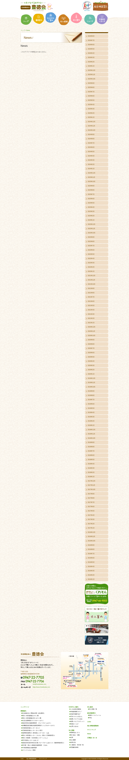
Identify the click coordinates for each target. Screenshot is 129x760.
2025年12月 (91, 70)
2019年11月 (91, 382)
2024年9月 (91, 134)
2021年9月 (91, 288)
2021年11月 (91, 280)
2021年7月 (91, 297)
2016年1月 (91, 579)
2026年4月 (91, 53)
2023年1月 (91, 220)
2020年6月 (91, 352)
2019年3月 (91, 416)
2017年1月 (91, 528)
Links (89, 721)
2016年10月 (91, 541)
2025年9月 (91, 83)
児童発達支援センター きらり (31, 728)
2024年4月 (91, 156)
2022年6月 (91, 250)
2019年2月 (91, 421)
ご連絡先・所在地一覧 (77, 745)
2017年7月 (91, 502)
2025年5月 (91, 100)
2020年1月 (91, 374)
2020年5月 (91, 357)
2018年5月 (91, 459)
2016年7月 (91, 553)
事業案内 (23, 711)
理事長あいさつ (75, 732)
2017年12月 (91, 481)
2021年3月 (91, 314)
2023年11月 (91, 177)
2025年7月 (91, 91)
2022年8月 (91, 241)
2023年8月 (91, 190)
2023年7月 (91, 194)
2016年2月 (91, 575)
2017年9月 (91, 494)
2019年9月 (91, 391)
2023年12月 (91, 173)
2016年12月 (91, 532)
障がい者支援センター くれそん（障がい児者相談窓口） (39, 735)
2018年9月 (91, 442)
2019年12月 (91, 378)
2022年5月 (91, 254)
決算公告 (73, 742)
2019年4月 (91, 412)
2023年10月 (91, 181)
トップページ (25, 707)
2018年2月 (91, 472)
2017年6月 (91, 506)
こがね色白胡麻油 (75, 709)
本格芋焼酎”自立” (75, 714)
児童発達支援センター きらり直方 (32, 730)
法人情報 (71, 730)
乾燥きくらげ (74, 724)
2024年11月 (91, 126)
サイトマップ (91, 729)
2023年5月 (91, 203)
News (89, 733)
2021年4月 (91, 310)
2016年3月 (91, 570)
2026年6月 (91, 44)
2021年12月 (91, 275)
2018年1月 (91, 476)
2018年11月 (91, 434)
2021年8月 (91, 292)
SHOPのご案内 (73, 707)
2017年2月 (91, 523)
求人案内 (90, 707)
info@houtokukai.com (39, 684)
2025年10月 (91, 79)
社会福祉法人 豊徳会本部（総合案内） (33, 713)
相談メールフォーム (95, 715)
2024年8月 (91, 138)
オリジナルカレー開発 (29, 750)
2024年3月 (91, 160)
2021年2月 (91, 318)
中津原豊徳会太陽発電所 (29, 747)
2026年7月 (91, 40)
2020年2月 (91, 369)
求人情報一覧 (93, 709)
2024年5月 (91, 151)
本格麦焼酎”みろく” (76, 711)
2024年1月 (91, 168)
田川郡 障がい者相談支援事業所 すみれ (34, 745)
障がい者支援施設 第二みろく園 (31, 718)
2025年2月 (91, 113)
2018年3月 (91, 468)
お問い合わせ (74, 726)
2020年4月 (91, 361)
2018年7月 (91, 451)
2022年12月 (91, 224)
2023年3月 (91, 211)
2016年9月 (91, 545)
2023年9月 (91, 186)
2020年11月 (91, 331)
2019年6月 (91, 404)
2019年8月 (91, 395)
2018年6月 (91, 455)
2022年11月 (91, 228)
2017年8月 (91, 498)
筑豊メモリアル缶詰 (76, 719)
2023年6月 (91, 198)
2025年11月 (91, 74)
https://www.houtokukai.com (41, 687)
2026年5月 (91, 49)
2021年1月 (91, 322)
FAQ (90, 717)
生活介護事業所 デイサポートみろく (33, 720)
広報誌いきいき (92, 737)
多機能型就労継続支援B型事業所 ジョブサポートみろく (38, 725)
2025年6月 (91, 96)
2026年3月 (91, 57)
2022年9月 (91, 237)
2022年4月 (91, 258)
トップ (23, 30)
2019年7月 (91, 399)
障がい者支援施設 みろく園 (30, 715)
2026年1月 (91, 66)
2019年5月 (91, 408)
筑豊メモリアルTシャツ (77, 721)
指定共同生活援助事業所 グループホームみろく (36, 723)
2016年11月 (91, 536)
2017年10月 (91, 489)
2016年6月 (91, 558)
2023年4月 (91, 207)
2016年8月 (91, 549)
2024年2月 (91, 164)
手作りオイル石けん (76, 716)
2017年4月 (91, 515)
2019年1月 (91, 425)
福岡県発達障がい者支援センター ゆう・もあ (35, 733)
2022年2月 (91, 267)
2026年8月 (91, 36)
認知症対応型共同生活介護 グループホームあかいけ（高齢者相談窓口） (43, 742)
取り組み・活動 (75, 735)
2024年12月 (91, 121)
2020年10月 (91, 335)
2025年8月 (91, 87)
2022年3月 (91, 262)
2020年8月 (91, 344)
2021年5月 (91, 305)
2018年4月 (91, 464)
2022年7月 (91, 245)
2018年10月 (91, 438)
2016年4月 (91, 566)
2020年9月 (91, 339)
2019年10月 (91, 387)
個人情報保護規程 (93, 725)
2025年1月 (91, 117)
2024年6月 (91, 147)
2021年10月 (91, 284)
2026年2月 (91, 61)
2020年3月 (91, 365)
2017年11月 (91, 485)
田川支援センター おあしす (30, 740)
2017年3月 (91, 519)
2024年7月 (91, 143)
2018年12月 (91, 429)
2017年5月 (91, 511)
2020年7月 (91, 348)
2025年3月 (91, 109)
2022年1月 (91, 271)
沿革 (71, 737)
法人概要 (73, 740)
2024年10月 (91, 130)
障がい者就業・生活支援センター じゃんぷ (35, 738)
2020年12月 (91, 327)
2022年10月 (91, 233)
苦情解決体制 (74, 747)
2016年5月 (91, 562)
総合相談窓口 (91, 713)
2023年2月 (91, 215)
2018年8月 (91, 446)
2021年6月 (91, 301)
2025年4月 (91, 104)
